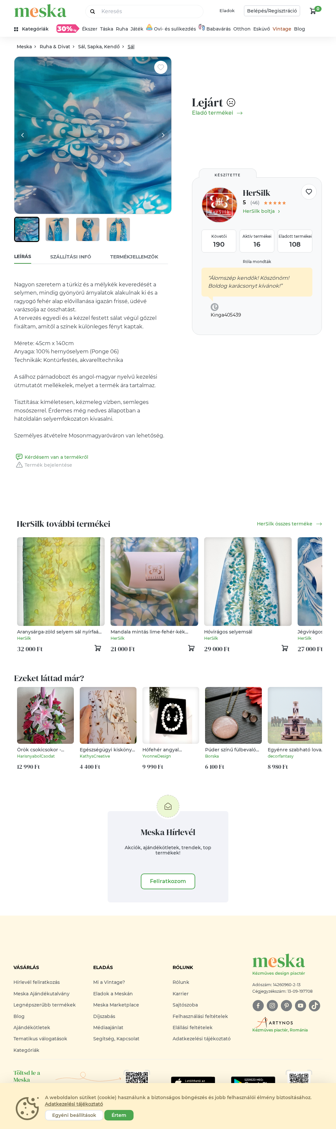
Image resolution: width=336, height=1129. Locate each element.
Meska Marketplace (116, 1005)
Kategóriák (26, 1050)
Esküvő (261, 29)
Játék (137, 29)
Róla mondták (257, 261)
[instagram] (272, 1005)
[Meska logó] (40, 10)
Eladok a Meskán (113, 994)
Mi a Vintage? (109, 982)
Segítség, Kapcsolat (116, 1039)
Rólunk (181, 982)
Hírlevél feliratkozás (36, 982)
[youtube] (300, 1005)
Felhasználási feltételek (200, 1016)
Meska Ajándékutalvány (41, 994)
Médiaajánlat (108, 1027)
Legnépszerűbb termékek (44, 1005)
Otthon (242, 29)
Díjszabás (104, 1016)
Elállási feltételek (193, 1027)
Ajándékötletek (31, 1027)
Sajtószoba (185, 1005)
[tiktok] (314, 1005)
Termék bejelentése (48, 465)
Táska (106, 29)
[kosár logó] (313, 11)
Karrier (181, 994)
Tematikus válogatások (40, 1039)
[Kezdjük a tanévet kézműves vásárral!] (67, 28)
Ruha (122, 29)
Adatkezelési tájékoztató (202, 1039)
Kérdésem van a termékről (56, 457)
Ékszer (89, 29)
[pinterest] (286, 1005)
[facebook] (258, 1005)
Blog (299, 29)
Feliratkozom (168, 881)
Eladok (227, 10)
